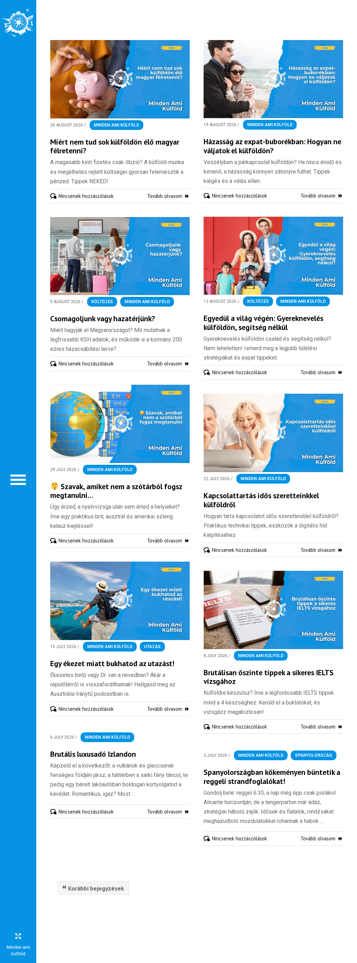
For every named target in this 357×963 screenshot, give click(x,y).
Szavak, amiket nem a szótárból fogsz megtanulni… (116, 491)
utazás (152, 646)
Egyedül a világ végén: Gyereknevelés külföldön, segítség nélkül (263, 322)
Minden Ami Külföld (116, 125)
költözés (258, 301)
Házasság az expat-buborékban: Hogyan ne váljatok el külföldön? (272, 146)
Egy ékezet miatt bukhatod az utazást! (112, 663)
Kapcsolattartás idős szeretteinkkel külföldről (261, 500)
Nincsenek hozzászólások (86, 196)
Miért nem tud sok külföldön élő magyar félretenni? (114, 146)
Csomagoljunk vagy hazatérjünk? (102, 318)
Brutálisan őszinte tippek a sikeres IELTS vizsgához (269, 677)
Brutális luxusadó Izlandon (93, 754)
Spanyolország (313, 755)
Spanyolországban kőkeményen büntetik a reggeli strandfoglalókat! (272, 776)
